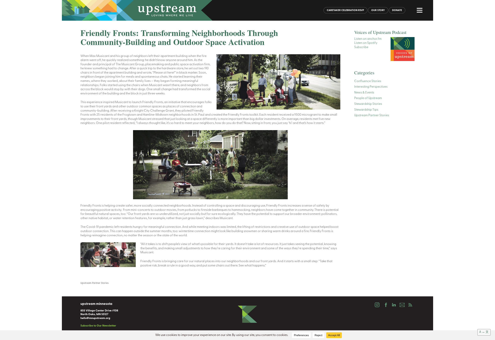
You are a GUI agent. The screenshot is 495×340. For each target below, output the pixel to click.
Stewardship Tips (366, 109)
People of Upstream (368, 98)
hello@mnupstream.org (95, 318)
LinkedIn (394, 305)
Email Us (402, 305)
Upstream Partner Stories (94, 283)
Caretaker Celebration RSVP (345, 10)
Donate (397, 10)
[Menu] (420, 11)
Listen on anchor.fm (367, 39)
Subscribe (361, 47)
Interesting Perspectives (370, 86)
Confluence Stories (367, 81)
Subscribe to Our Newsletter (98, 325)
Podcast (410, 305)
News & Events (364, 92)
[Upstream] (247, 10)
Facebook (385, 305)
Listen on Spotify (365, 43)
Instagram (377, 305)
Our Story (378, 10)
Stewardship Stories (368, 104)
